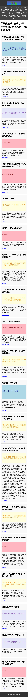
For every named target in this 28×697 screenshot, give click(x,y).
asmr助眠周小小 (6, 500)
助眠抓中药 (4, 376)
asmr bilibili (4, 600)
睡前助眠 (4, 248)
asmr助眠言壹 (18, 13)
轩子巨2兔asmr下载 (13, 15)
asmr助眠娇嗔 (9, 13)
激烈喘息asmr (22, 10)
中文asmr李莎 (5, 315)
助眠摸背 (11, 7)
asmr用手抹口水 (9, 9)
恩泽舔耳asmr (5, 65)
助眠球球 (4, 567)
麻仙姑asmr (4, 688)
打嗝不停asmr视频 (7, 16)
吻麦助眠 (4, 283)
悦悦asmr (10, 12)
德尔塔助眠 (4, 442)
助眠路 (3, 12)
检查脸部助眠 (13, 10)
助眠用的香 (17, 16)
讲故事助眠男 (5, 127)
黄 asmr (3, 221)
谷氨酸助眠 (17, 12)
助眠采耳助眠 (5, 157)
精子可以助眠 (19, 9)
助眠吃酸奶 (19, 7)
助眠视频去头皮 (6, 97)
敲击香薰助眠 (5, 192)
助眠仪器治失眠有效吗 (7, 344)
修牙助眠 (4, 531)
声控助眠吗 (23, 15)
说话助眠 (4, 410)
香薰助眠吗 (4, 628)
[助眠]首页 (4, 7)
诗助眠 (3, 655)
